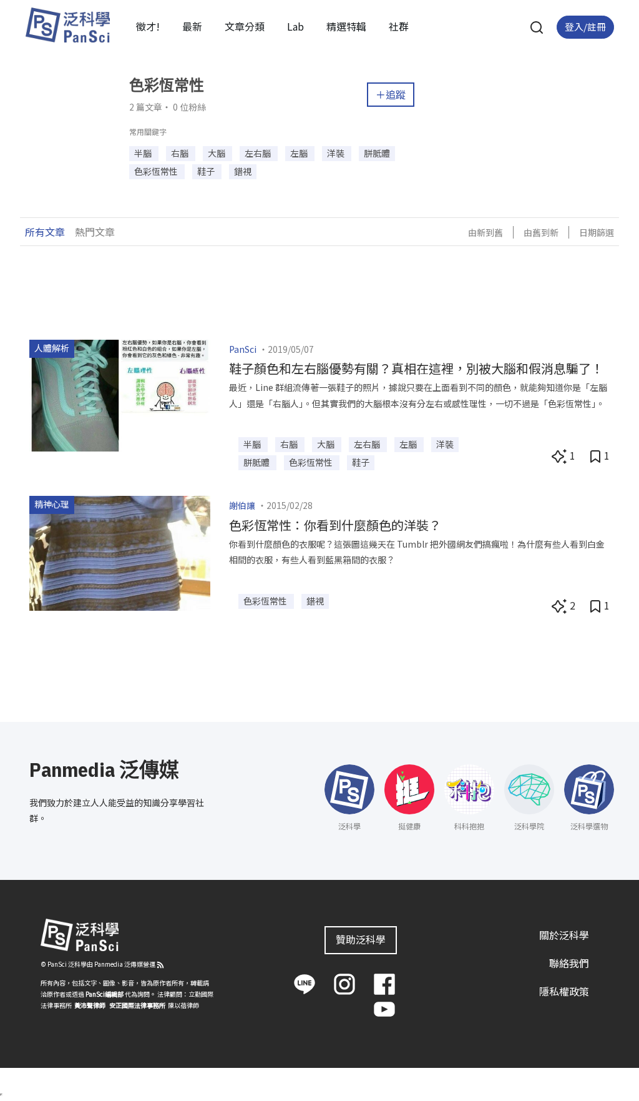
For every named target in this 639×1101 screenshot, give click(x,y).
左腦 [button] (300, 153)
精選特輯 (346, 26)
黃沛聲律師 (89, 1005)
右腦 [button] (180, 153)
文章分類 (245, 26)
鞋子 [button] (207, 171)
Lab (295, 26)
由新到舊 (485, 232)
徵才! (148, 26)
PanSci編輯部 (104, 994)
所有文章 (45, 231)
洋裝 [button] (336, 153)
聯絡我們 (569, 962)
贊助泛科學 (361, 939)
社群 (399, 26)
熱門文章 (95, 231)
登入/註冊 (585, 26)
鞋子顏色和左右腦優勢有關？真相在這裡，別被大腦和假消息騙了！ (416, 368)
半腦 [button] (144, 153)
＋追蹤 (391, 94)
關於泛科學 (564, 934)
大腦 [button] (217, 153)
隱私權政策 (564, 991)
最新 (192, 26)
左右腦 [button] (259, 153)
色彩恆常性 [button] (157, 171)
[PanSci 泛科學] (67, 24)
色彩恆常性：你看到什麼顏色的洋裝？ (335, 525)
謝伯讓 (242, 505)
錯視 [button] (242, 171)
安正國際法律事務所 (137, 1005)
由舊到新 (541, 232)
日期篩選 (596, 232)
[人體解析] (119, 393)
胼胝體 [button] (377, 153)
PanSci (242, 349)
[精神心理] (119, 552)
